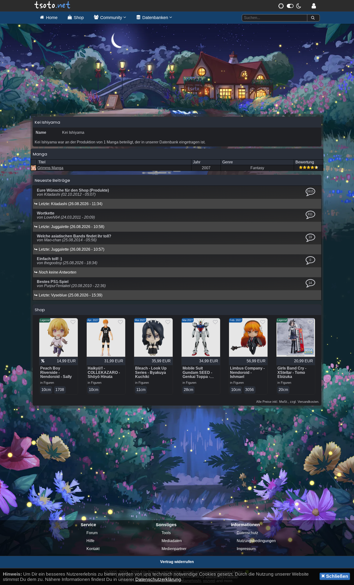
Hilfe (90, 541)
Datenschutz (247, 533)
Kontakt (92, 549)
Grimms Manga (50, 168)
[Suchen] (313, 17)
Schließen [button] (336, 576)
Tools (166, 533)
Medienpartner (174, 549)
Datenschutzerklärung (158, 579)
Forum (92, 533)
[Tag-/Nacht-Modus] (289, 6)
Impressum (246, 549)
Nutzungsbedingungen (256, 541)
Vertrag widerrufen (177, 562)
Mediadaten (172, 541)
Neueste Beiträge (52, 180)
